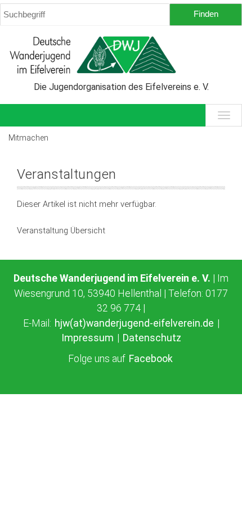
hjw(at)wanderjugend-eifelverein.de (134, 323)
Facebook (151, 358)
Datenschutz (152, 338)
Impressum (87, 338)
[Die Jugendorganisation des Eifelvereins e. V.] (121, 54)
